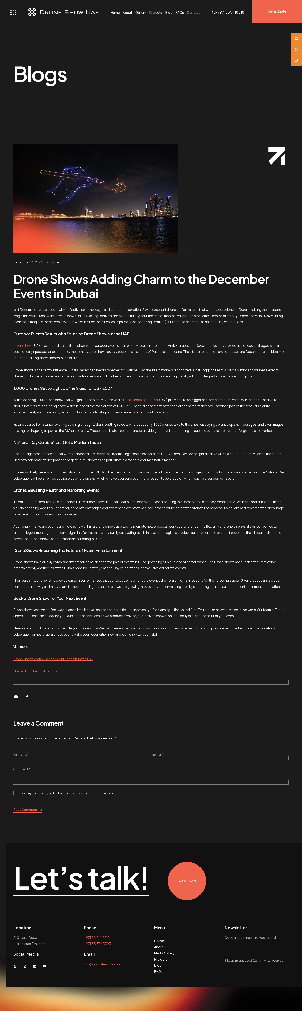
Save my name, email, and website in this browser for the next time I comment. (71, 793)
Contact (193, 12)
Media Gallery (164, 953)
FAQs (179, 12)
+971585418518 (231, 12)
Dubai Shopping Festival (140, 400)
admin (56, 262)
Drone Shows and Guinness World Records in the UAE (53, 659)
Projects (155, 12)
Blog (168, 12)
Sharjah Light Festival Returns (35, 671)
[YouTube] (16, 696)
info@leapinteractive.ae (102, 964)
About (127, 12)
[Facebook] (27, 696)
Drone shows (23, 345)
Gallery (140, 12)
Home (115, 12)
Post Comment (25, 809)
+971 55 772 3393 (97, 943)
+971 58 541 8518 (97, 937)
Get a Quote (277, 11)
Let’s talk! (81, 877)
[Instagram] (25, 966)
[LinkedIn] (34, 966)
